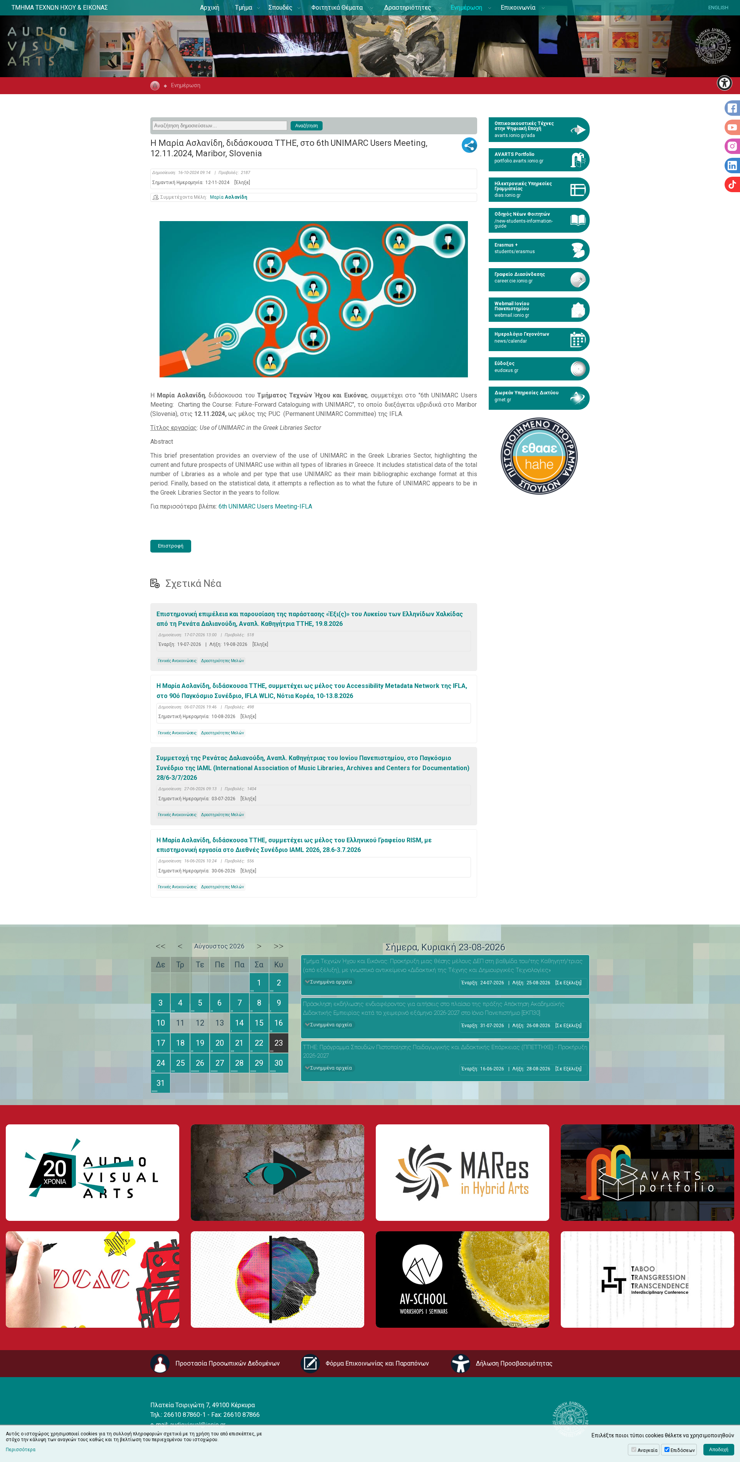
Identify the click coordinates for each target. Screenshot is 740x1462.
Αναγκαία (647, 1450)
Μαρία (228, 197)
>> (279, 946)
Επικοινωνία (518, 7)
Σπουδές (281, 7)
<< (161, 946)
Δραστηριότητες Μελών (222, 661)
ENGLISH (718, 7)
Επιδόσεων (683, 1450)
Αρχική (209, 7)
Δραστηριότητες (407, 7)
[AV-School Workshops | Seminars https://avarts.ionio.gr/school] (462, 1279)
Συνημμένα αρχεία (331, 982)
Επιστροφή (170, 546)
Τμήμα (243, 7)
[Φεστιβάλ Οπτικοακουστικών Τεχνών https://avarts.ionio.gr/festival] (277, 1279)
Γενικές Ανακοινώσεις (177, 661)
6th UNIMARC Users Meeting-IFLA (265, 506)
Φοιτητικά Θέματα (337, 7)
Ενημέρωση (466, 7)
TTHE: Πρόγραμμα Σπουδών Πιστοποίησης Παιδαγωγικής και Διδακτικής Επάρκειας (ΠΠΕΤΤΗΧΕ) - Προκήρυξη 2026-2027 (445, 1052)
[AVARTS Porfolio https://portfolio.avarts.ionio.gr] (647, 1172)
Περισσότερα (20, 1449)
